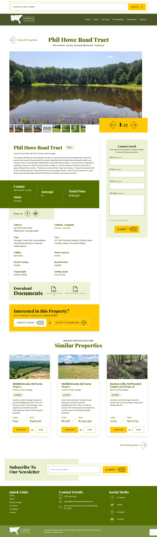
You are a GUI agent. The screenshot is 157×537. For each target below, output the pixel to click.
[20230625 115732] (66, 128)
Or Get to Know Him (67, 322)
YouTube (120, 519)
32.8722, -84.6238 (62, 228)
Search (135, 7)
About (96, 20)
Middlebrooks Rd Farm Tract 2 (27, 385)
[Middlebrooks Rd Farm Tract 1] (78, 367)
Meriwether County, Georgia (67, 45)
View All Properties (27, 40)
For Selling (13, 509)
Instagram (121, 512)
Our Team (105, 20)
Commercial (131, 20)
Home (87, 20)
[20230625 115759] (75, 128)
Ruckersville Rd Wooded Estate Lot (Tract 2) (125, 385)
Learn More (21, 430)
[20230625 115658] (56, 128)
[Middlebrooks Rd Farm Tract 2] (29, 367)
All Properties (118, 20)
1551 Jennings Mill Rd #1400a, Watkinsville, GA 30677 (81, 507)
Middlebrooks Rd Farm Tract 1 (76, 385)
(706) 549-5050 (70, 496)
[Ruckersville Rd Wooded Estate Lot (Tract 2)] (127, 367)
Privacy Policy (96, 530)
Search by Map (15, 502)
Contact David (25, 322)
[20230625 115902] (85, 128)
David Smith (59, 275)
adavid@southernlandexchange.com (78, 502)
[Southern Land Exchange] (22, 19)
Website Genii (58, 532)
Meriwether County (23, 190)
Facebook (121, 498)
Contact (143, 20)
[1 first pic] (47, 128)
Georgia (17, 201)
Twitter (120, 505)
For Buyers (13, 506)
